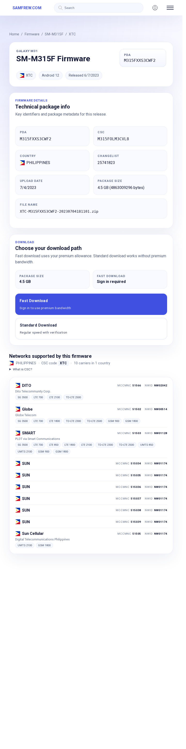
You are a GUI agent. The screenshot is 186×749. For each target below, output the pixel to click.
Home (14, 34)
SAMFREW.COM (27, 8)
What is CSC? (22, 369)
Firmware (31, 34)
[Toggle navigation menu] (170, 8)
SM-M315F (54, 34)
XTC (72, 34)
